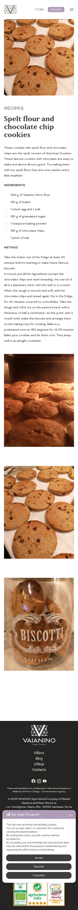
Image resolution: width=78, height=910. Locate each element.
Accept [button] (39, 857)
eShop (39, 764)
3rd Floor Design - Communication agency (43, 791)
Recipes (14, 108)
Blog (39, 758)
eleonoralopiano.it (61, 788)
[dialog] (39, 846)
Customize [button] (39, 875)
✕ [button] (70, 815)
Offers (39, 753)
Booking (56, 9)
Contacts (39, 769)
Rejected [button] (39, 866)
